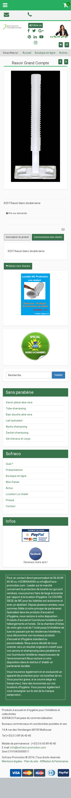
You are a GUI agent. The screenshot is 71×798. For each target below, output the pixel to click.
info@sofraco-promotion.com (28, 747)
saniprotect (13, 694)
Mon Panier (13, 482)
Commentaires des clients (48, 237)
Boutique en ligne (45, 52)
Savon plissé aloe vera (19, 402)
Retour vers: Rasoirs (19, 266)
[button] (61, 44)
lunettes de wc (53, 675)
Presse (10, 500)
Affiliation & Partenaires (54, 761)
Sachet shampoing (17, 432)
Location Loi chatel (17, 494)
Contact (10, 506)
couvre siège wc (46, 679)
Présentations (14, 469)
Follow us (36, 25)
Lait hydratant (14, 420)
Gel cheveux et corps (18, 438)
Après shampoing (16, 426)
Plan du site (31, 761)
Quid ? (9, 463)
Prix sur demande (18, 213)
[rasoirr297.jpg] (35, 126)
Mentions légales (12, 761)
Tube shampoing (16, 408)
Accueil (27, 52)
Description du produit (17, 237)
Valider (58, 374)
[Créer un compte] (67, 44)
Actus (9, 488)
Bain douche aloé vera (19, 414)
